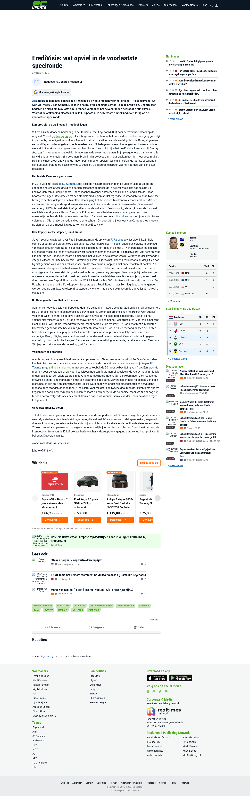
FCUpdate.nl (153, 742)
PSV (34, 745)
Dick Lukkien (39, 711)
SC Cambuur (69, 183)
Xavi (34, 693)
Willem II (37, 132)
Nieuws (64, 5)
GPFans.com (189, 742)
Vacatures (101, 783)
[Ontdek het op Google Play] (180, 678)
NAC (192, 240)
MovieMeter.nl (154, 746)
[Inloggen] (215, 5)
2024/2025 (174, 286)
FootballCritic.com (192, 737)
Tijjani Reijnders (40, 702)
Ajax (35, 100)
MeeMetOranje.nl (192, 755)
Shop (204, 5)
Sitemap (185, 783)
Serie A (93, 693)
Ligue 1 (93, 680)
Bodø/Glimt (38, 740)
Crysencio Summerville (44, 715)
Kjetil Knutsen (39, 680)
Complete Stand (178, 358)
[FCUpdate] (39, 5)
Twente (49, 610)
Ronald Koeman (40, 684)
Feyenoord (38, 727)
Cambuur (144, 605)
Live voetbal (96, 5)
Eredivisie (93, 610)
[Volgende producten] (158, 498)
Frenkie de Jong (40, 676)
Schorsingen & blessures (120, 5)
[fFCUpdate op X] (160, 691)
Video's (156, 5)
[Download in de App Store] (157, 678)
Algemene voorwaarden (132, 783)
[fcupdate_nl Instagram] (154, 692)
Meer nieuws (176, 119)
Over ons (65, 783)
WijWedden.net (155, 750)
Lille (34, 767)
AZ (33, 753)
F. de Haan (80, 605)
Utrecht (62, 610)
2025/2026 (174, 280)
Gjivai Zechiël (39, 698)
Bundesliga (96, 684)
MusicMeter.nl (190, 746)
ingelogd (45, 656)
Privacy (113, 783)
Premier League (98, 702)
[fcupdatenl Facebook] (148, 691)
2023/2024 (174, 293)
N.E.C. (35, 749)
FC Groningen (39, 762)
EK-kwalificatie (97, 698)
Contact (89, 783)
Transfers (143, 5)
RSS (174, 783)
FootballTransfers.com (159, 737)
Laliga (93, 689)
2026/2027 (174, 273)
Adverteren (77, 783)
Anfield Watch (154, 755)
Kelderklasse (171, 5)
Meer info (174, 301)
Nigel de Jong (39, 689)
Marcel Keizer (124, 216)
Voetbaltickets (190, 5)
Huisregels (151, 783)
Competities (78, 5)
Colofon (162, 783)
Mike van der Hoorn (62, 367)
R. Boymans (63, 605)
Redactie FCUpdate (56, 81)
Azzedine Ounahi (41, 706)
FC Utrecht (116, 239)
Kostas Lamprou (62, 136)
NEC (34, 758)
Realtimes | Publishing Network (125, 791)
